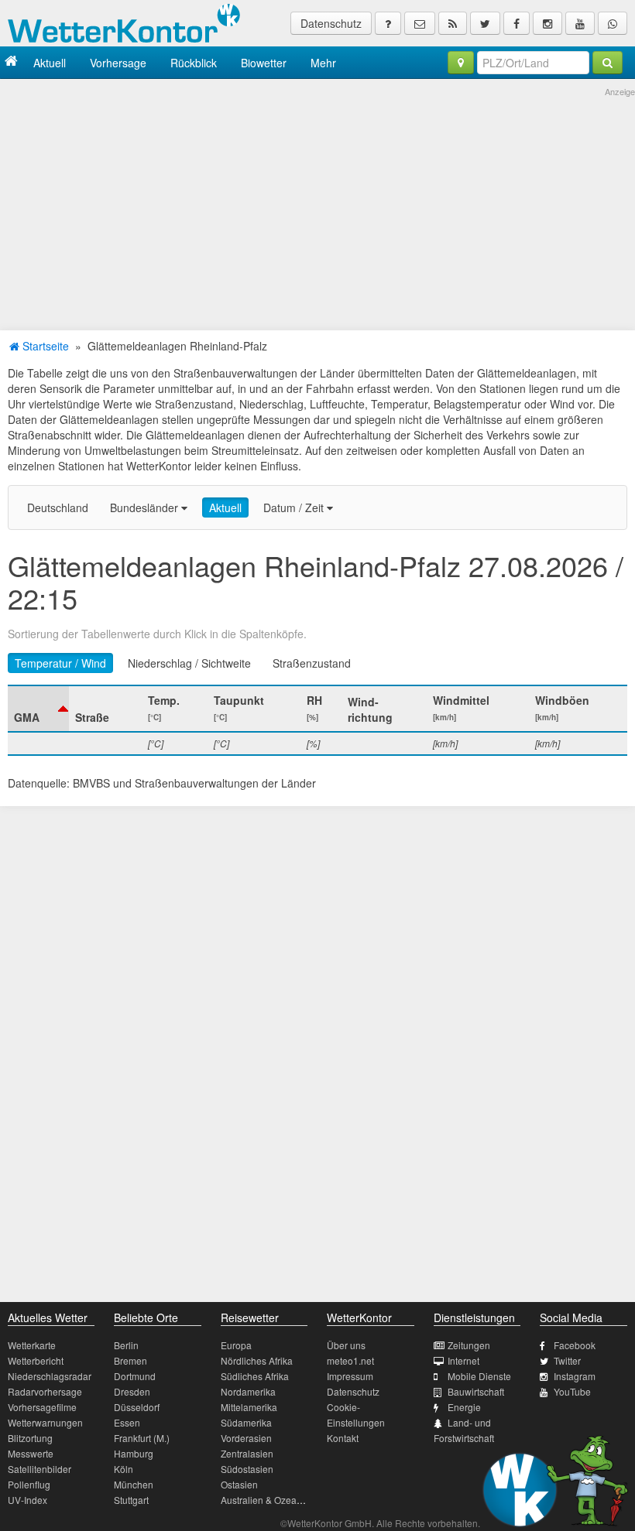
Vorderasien (246, 1437)
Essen (127, 1422)
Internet (463, 1360)
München (133, 1484)
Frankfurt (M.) (142, 1437)
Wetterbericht (36, 1360)
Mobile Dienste (479, 1375)
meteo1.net (350, 1360)
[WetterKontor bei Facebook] (516, 23)
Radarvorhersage (45, 1391)
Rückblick (193, 62)
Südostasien (247, 1468)
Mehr (323, 62)
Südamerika (246, 1422)
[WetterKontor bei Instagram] (547, 23)
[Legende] (388, 23)
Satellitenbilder (39, 1468)
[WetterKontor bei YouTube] (580, 23)
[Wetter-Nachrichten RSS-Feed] (452, 23)
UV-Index (27, 1499)
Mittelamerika (249, 1406)
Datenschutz (331, 23)
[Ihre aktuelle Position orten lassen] (461, 62)
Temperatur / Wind (60, 663)
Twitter (567, 1360)
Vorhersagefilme (42, 1406)
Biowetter (264, 62)
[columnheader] (38, 708)
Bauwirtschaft (476, 1391)
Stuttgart (131, 1499)
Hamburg (133, 1453)
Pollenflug (29, 1484)
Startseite (44, 346)
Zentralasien (247, 1453)
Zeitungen (469, 1345)
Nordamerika (248, 1391)
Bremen (130, 1360)
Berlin (126, 1345)
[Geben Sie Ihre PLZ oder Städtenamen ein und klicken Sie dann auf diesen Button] (607, 62)
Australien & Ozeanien (268, 1499)
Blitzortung (30, 1437)
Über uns (346, 1345)
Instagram (575, 1375)
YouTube (572, 1391)
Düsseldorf (137, 1406)
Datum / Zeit (295, 507)
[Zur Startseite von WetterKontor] (11, 62)
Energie (464, 1406)
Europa (236, 1345)
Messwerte (30, 1453)
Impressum (350, 1375)
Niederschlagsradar (49, 1375)
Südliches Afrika (255, 1375)
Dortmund (135, 1375)
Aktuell (49, 62)
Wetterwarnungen (45, 1422)
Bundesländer (145, 507)
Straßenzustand (312, 663)
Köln (123, 1468)
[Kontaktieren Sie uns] (419, 23)
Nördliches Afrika (257, 1360)
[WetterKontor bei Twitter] (485, 23)
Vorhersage (118, 62)
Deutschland (57, 507)
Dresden (132, 1391)
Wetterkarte (32, 1345)
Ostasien (239, 1484)
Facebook (575, 1345)
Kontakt (343, 1437)
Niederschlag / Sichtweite (189, 663)
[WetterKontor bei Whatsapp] (612, 23)
